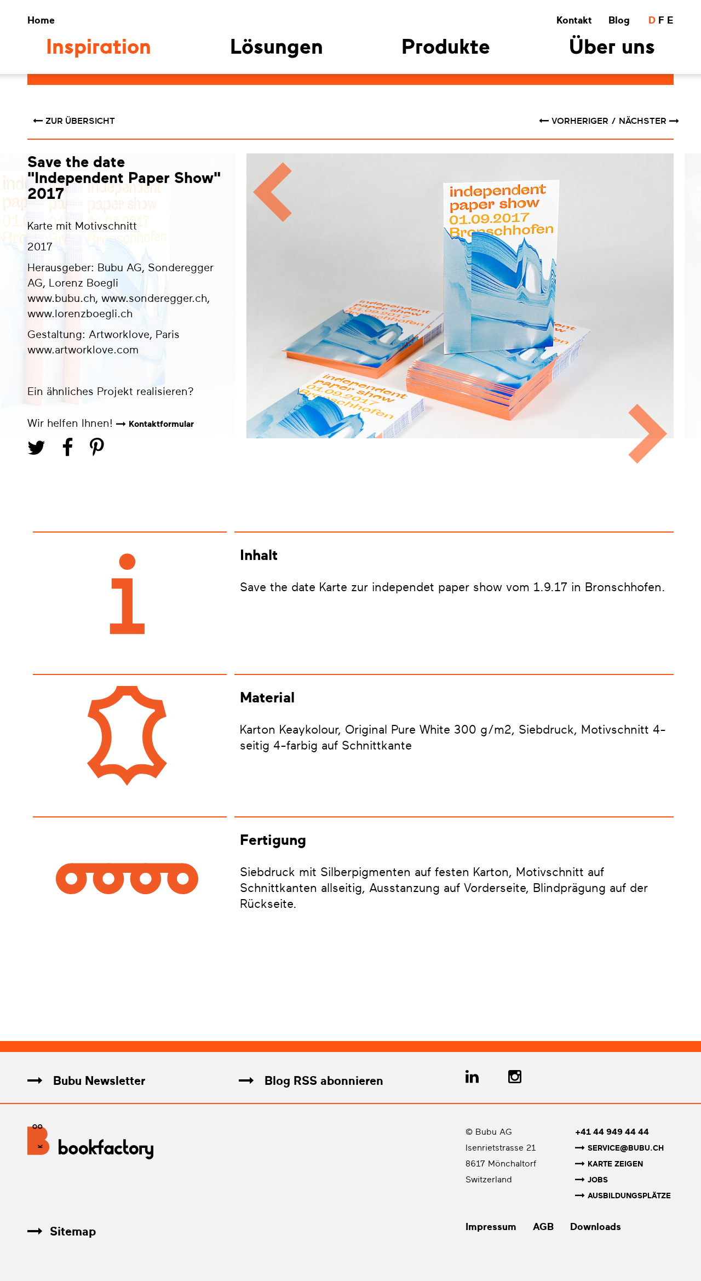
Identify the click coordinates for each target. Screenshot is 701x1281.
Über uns (612, 48)
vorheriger (581, 121)
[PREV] (267, 313)
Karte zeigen (615, 1164)
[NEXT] (653, 313)
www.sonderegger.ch (154, 298)
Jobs (598, 1180)
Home (41, 20)
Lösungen (276, 48)
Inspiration (98, 48)
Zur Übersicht (80, 121)
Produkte (445, 48)
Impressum (491, 1226)
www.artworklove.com (83, 350)
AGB (543, 1226)
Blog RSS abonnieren (322, 1081)
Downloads (595, 1226)
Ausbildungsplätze (629, 1196)
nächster (642, 121)
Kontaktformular (161, 424)
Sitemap (73, 1231)
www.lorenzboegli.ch (80, 313)
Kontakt (574, 20)
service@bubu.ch (626, 1148)
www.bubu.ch (61, 298)
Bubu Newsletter (97, 1081)
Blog (619, 20)
